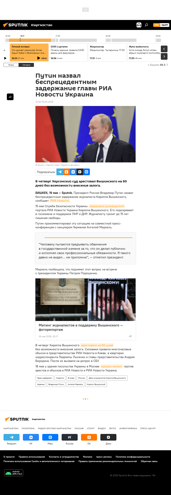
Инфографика (128, 428)
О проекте (9, 456)
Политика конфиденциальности (133, 456)
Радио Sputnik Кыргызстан (54, 428)
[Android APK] (13, 473)
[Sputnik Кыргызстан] (16, 27)
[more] (130, 336)
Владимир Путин (56, 384)
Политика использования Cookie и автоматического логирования (39, 461)
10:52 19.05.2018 (44, 101)
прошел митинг (111, 366)
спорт (91, 428)
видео (102, 428)
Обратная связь (149, 461)
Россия (81, 378)
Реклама (87, 456)
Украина (40, 384)
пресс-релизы (104, 456)
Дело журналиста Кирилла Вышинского (107, 378)
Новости (60, 378)
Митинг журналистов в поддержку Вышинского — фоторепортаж (81, 327)
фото (112, 428)
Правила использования (32, 456)
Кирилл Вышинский (96, 384)
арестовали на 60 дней (97, 345)
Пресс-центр (147, 428)
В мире (71, 378)
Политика (28, 428)
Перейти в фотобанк (70, 165)
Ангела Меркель (75, 384)
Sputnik (41, 165)
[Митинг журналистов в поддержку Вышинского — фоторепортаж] (85, 299)
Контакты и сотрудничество (64, 456)
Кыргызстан (11, 428)
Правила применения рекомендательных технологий (107, 461)
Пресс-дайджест (44, 378)
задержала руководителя (106, 206)
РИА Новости (59, 200)
